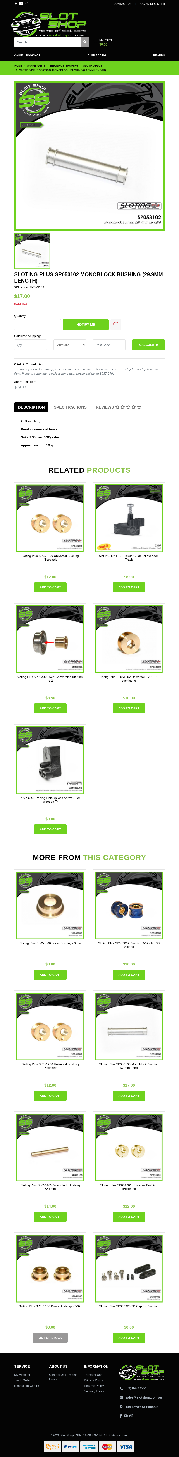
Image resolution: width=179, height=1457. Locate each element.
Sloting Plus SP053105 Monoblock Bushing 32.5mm (50, 1187)
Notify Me (85, 325)
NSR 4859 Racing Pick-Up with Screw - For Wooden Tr (50, 799)
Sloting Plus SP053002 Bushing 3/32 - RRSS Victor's (129, 945)
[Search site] (85, 42)
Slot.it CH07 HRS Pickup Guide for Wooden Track (129, 557)
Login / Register (152, 3)
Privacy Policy (93, 1380)
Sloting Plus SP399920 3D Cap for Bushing (128, 1306)
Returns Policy (94, 1385)
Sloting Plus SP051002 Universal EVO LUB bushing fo (128, 678)
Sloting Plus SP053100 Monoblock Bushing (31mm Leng (128, 1066)
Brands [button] (159, 55)
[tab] (31, 407)
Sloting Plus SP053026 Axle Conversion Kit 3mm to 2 (50, 678)
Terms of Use (93, 1374)
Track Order (22, 1380)
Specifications (70, 407)
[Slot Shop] (49, 24)
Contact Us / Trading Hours (63, 1377)
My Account (22, 1374)
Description (31, 407)
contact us (123, 3)
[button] (115, 324)
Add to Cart (50, 587)
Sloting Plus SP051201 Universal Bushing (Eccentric (128, 1187)
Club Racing (97, 55)
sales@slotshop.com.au (144, 1397)
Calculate (148, 344)
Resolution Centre (26, 1385)
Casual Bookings (27, 55)
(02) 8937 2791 (136, 1388)
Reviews (105, 407)
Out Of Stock (50, 1337)
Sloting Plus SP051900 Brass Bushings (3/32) (50, 1306)
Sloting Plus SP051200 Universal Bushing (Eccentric (50, 557)
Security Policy (94, 1391)
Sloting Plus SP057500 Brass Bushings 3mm (50, 943)
